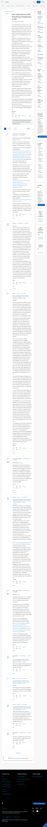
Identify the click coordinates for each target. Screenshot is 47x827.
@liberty (29, 165)
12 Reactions (23, 115)
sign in (13, 758)
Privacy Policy (10, 817)
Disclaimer (4, 789)
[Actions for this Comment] (31, 215)
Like (12, 116)
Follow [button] (39, 20)
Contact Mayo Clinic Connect (7, 793)
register (18, 758)
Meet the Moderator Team (7, 781)
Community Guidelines (6, 786)
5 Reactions (24, 448)
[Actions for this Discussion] (32, 116)
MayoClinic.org (4, 808)
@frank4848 (21, 156)
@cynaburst (27, 156)
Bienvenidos (40, 252)
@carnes (15, 159)
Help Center (42, 6)
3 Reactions (24, 282)
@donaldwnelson (23, 655)
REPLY (14, 218)
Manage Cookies (17, 817)
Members (34, 6)
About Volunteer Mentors (6, 784)
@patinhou (22, 157)
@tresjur (18, 139)
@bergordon (20, 223)
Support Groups (10, 6)
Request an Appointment (39, 803)
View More (18, 753)
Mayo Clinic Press (20, 781)
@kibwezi (19, 704)
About (3, 776)
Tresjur (17, 21)
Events (28, 6)
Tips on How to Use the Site (40, 220)
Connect (7, 2)
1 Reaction (24, 214)
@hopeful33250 (26, 458)
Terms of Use (4, 817)
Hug (19, 116)
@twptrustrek (20, 159)
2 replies (14, 492)
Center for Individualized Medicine (23, 779)
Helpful (16, 116)
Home (2, 6)
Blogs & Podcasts (21, 6)
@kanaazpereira (16, 135)
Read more (41, 204)
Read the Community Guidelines (40, 176)
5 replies (14, 288)
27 (15, 128)
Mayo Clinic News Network (37, 776)
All (43, 13)
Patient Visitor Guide (21, 784)
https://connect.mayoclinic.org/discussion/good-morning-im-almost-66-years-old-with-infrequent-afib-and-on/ (22, 152)
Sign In (43, 2)
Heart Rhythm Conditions (8, 11)
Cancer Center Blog (20, 776)
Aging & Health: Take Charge (40, 101)
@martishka (28, 157)
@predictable (16, 157)
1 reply (14, 453)
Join (39, 2)
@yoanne (20, 166)
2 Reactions (24, 695)
